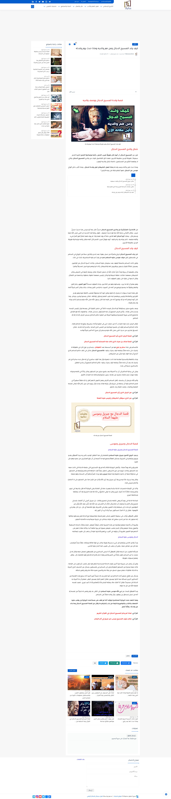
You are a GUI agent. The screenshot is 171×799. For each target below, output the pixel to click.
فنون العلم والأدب (93, 6)
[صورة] (56, 52)
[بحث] (32, 6)
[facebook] (36, 1)
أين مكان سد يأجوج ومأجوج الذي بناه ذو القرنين (41, 98)
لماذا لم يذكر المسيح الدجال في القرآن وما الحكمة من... (80, 720)
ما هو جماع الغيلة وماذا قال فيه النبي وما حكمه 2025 (41, 79)
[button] (126, 663)
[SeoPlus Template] (137, 796)
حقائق (135, 44)
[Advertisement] (85, 25)
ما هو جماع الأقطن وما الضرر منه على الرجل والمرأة (41, 61)
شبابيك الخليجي (51, 6)
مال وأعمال (79, 6)
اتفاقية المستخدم (106, 1)
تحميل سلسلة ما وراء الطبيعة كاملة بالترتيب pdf (41, 116)
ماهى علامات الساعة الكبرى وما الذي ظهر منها (120, 187)
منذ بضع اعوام (129, 179)
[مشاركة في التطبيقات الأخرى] (95, 663)
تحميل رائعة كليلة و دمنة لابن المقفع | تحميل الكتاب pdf (41, 89)
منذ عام (134, 691)
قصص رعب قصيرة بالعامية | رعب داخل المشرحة (41, 70)
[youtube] (43, 1)
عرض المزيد (72, 670)
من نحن (77, 1)
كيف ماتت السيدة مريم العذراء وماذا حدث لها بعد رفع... (128, 720)
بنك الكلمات (81, 759)
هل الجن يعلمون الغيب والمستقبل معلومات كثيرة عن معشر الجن (80, 695)
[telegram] (49, 1)
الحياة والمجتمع (66, 6)
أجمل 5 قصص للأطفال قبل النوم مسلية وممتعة (41, 107)
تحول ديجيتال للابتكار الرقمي (95, 796)
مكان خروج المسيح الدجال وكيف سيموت (122, 181)
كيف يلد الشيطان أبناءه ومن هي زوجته (123, 192)
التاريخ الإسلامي (108, 6)
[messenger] (46, 796)
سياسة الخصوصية (93, 1)
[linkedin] (33, 1)
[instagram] (46, 1)
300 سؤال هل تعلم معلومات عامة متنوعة (43, 134)
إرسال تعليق (131, 736)
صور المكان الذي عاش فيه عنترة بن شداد (41, 125)
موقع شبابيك (118, 796)
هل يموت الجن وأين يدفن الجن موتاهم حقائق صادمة (104, 720)
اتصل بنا (83, 1)
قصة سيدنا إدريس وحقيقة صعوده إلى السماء (41, 53)
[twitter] (39, 1)
